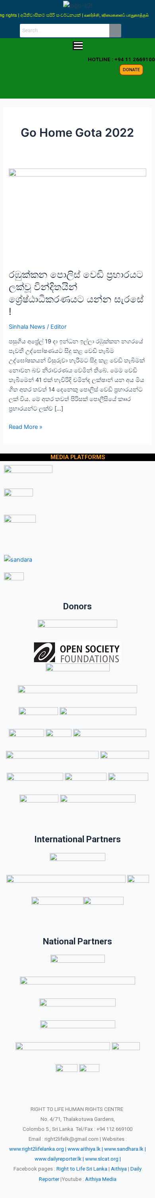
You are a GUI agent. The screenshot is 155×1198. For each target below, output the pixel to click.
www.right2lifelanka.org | (37, 1149)
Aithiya (119, 1169)
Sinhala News (27, 326)
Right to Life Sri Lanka (81, 1169)
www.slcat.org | (103, 1159)
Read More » (26, 426)
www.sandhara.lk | (125, 1149)
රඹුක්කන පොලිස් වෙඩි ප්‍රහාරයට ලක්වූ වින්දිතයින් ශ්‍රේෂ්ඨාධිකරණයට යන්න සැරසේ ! (76, 293)
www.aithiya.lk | (85, 1149)
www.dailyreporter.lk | (59, 1159)
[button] (77, 46)
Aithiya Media (100, 1179)
